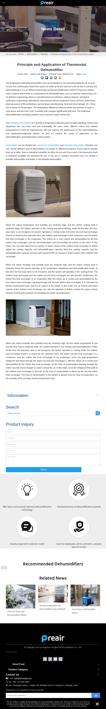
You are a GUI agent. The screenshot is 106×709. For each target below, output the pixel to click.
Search (98, 413)
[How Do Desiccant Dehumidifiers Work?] (20, 596)
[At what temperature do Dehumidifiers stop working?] (53, 594)
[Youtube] (55, 659)
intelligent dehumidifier (20, 123)
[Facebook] (45, 659)
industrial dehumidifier (74, 145)
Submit (43, 469)
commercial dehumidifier (48, 145)
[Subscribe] (95, 695)
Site (84, 74)
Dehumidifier (12, 145)
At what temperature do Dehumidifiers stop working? (53, 607)
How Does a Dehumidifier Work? (84, 611)
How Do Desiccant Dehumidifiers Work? (16, 613)
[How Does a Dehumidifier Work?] (85, 595)
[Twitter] (50, 659)
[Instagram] (60, 659)
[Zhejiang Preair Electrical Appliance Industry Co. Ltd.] (53, 638)
